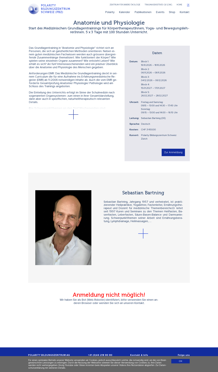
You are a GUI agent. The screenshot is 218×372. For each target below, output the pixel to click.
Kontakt (184, 12)
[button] (73, 115)
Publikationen (143, 12)
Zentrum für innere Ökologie (125, 4)
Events (160, 12)
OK (180, 361)
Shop (172, 12)
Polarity (109, 12)
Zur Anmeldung (173, 152)
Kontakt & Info (139, 355)
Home (179, 4)
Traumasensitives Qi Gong (158, 4)
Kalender (124, 12)
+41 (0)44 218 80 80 (100, 355)
